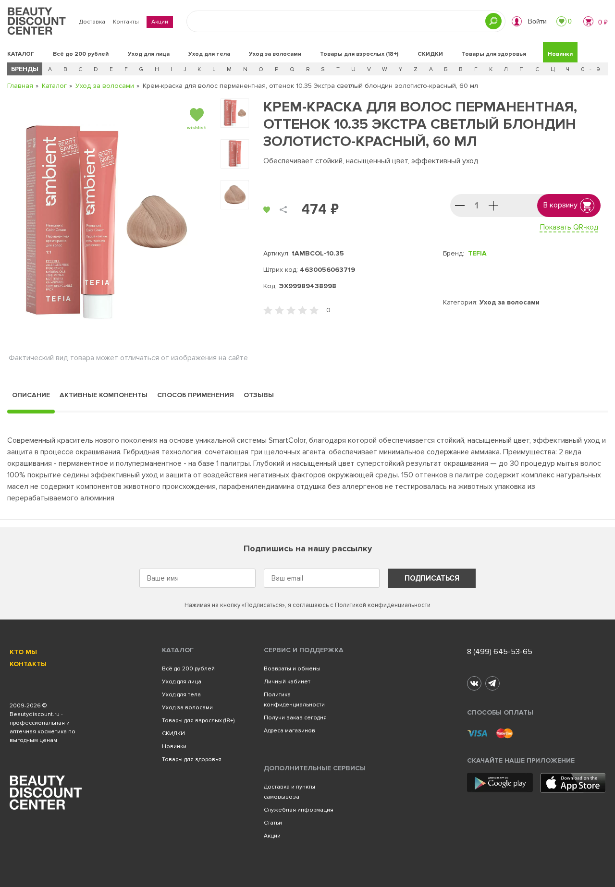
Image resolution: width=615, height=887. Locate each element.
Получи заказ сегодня (295, 717)
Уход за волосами (275, 54)
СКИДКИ (430, 54)
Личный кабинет (287, 681)
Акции (159, 21)
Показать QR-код (569, 227)
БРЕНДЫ (24, 69)
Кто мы (23, 652)
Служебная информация (298, 810)
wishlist (196, 128)
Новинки (560, 54)
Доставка (92, 21)
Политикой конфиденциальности (382, 605)
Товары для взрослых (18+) (359, 54)
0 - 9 (591, 69)
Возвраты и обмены (292, 668)
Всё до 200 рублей (81, 54)
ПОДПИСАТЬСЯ (432, 578)
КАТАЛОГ (20, 54)
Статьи (273, 822)
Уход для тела (209, 54)
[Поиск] (493, 21)
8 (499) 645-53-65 (499, 651)
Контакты (126, 21)
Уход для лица (149, 54)
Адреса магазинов (289, 730)
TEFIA (477, 253)
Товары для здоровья (494, 54)
